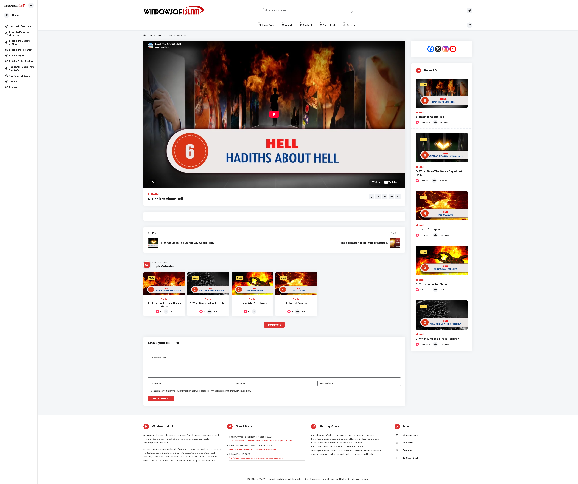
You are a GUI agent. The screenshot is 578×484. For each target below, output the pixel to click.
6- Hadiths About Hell (430, 116)
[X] (438, 49)
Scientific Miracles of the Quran (19, 33)
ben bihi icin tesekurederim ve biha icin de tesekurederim (256, 458)
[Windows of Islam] (14, 5)
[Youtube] (452, 49)
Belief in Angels (16, 55)
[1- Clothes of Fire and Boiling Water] (164, 283)
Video (159, 35)
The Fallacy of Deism (19, 76)
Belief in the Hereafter (20, 50)
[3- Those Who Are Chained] (252, 283)
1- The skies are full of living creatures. (362, 242)
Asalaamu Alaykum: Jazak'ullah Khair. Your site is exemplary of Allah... (261, 440)
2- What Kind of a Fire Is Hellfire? (208, 303)
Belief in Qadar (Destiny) (21, 61)
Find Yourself (15, 87)
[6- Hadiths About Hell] (442, 93)
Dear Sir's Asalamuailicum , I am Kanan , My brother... (253, 449)
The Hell (13, 81)
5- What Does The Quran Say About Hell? (187, 242)
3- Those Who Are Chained (252, 303)
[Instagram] (445, 49)
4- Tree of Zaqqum (296, 303)
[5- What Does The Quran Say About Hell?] (442, 147)
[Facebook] (430, 49)
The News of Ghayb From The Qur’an (21, 68)
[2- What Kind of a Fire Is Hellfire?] (208, 283)
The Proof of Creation (20, 26)
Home (149, 35)
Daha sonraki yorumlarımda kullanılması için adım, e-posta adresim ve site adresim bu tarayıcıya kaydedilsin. (201, 391)
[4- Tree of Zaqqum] (296, 283)
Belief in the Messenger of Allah (21, 42)
